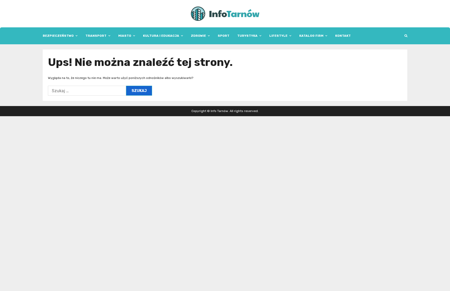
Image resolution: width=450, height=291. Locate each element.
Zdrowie (198, 36)
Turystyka (247, 36)
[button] (405, 36)
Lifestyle (278, 36)
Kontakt (343, 36)
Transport (96, 36)
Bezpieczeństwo (58, 36)
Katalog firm (311, 36)
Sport (223, 36)
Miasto (124, 36)
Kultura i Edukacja (161, 36)
